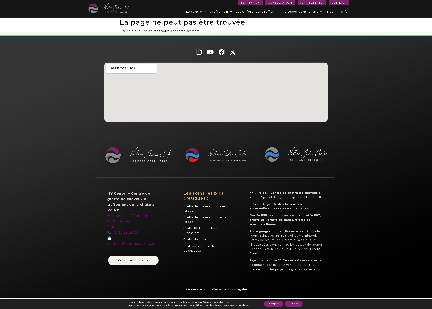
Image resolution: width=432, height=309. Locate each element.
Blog (330, 11)
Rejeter (294, 303)
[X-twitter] (233, 52)
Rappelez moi (312, 2)
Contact (339, 2)
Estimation (250, 2)
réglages (244, 305)
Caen (253, 253)
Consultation (280, 2)
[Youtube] (210, 52)
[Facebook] (222, 52)
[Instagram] (199, 52)
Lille (293, 249)
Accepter (273, 303)
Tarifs (342, 11)
